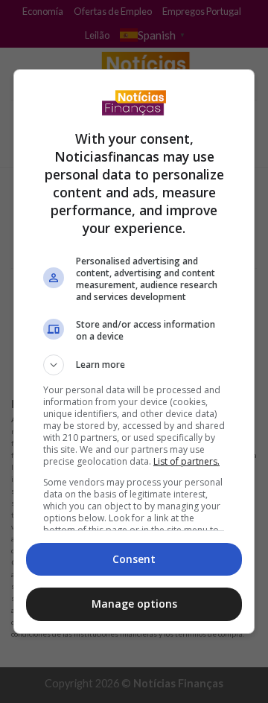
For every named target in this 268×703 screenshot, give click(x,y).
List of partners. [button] (186, 461)
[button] (134, 364)
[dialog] (134, 351)
